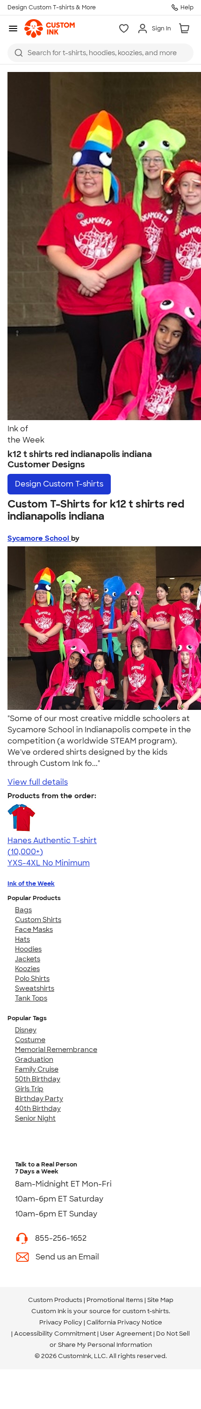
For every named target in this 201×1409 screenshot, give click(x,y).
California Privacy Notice (124, 1322)
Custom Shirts (38, 919)
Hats (22, 939)
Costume (30, 1040)
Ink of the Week (31, 883)
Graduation (34, 1059)
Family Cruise (36, 1069)
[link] (49, 28)
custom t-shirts (145, 1311)
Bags (23, 910)
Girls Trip (29, 1089)
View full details (37, 782)
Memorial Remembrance (56, 1049)
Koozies (27, 969)
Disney (25, 1030)
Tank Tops (31, 998)
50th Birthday (37, 1079)
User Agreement (126, 1333)
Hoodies (28, 949)
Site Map (160, 1300)
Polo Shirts (32, 978)
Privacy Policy (60, 1322)
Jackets (27, 959)
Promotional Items (114, 1300)
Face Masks (34, 929)
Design (59, 484)
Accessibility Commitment (55, 1333)
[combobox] (100, 52)
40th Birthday (38, 1108)
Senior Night (35, 1118)
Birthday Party (39, 1098)
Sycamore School (39, 538)
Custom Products (55, 1300)
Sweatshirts (34, 988)
